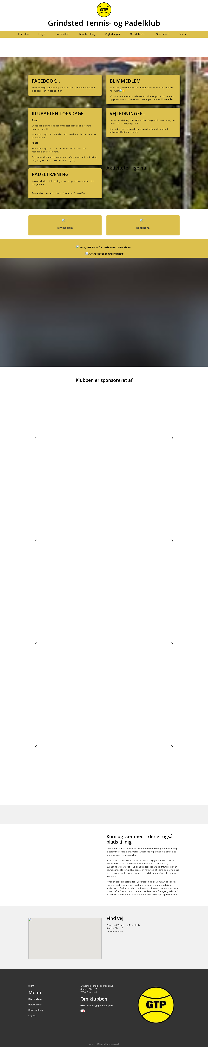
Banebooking (87, 34)
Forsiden (23, 34)
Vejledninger (112, 34)
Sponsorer (162, 34)
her (60, 90)
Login (41, 34)
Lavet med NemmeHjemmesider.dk (104, 1044)
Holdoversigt (35, 1004)
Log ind (32, 1015)
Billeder (183, 34)
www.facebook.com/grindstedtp (106, 253)
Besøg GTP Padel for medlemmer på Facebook (105, 247)
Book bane (143, 227)
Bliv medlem (62, 34)
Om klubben (137, 34)
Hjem (31, 985)
